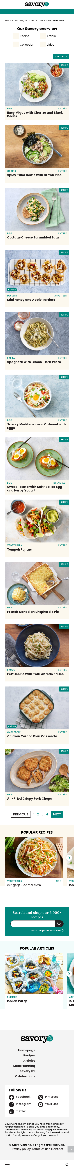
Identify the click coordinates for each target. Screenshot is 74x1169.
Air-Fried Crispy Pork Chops (29, 798)
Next (57, 814)
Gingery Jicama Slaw (24, 885)
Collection (27, 45)
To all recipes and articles (46, 930)
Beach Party (17, 1001)
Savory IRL (27, 1071)
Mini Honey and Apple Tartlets (31, 300)
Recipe (24, 36)
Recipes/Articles (25, 20)
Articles (29, 1061)
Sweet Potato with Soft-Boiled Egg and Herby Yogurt (34, 489)
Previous (20, 814)
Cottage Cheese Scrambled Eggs (33, 237)
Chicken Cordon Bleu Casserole (32, 736)
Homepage (26, 1050)
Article (51, 36)
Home (8, 20)
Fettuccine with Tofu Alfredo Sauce (35, 674)
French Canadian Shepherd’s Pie (33, 612)
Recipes (29, 1055)
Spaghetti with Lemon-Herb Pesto (34, 362)
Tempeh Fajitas (19, 549)
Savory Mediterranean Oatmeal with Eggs (36, 426)
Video (50, 45)
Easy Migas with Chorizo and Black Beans (35, 114)
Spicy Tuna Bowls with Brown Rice (34, 175)
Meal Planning (24, 1066)
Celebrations (25, 1076)
